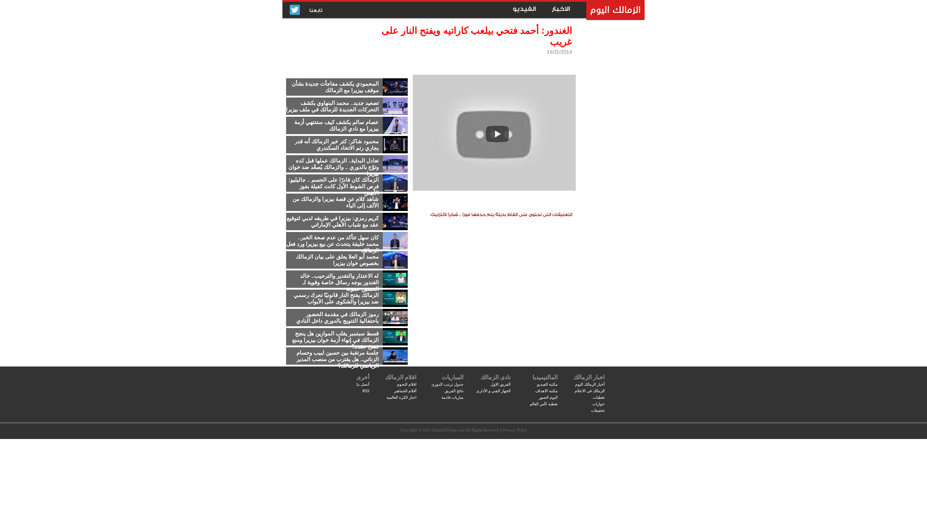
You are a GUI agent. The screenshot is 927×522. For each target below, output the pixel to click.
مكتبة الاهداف (546, 391)
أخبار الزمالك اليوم (590, 384)
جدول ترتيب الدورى (447, 384)
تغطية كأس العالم (544, 404)
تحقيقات (598, 410)
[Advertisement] (610, 136)
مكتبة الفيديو (547, 384)
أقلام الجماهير (405, 391)
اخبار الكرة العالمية (401, 397)
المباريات (453, 377)
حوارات (598, 404)
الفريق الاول (501, 384)
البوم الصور (548, 397)
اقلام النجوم (406, 384)
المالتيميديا (545, 377)
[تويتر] (295, 10)
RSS (365, 391)
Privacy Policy (515, 430)
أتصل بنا (362, 384)
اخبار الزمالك (589, 377)
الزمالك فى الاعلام (590, 391)
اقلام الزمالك (400, 377)
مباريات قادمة (452, 397)
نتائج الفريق (454, 391)
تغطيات (599, 397)
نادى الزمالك (496, 377)
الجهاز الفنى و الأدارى (493, 391)
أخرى (362, 377)
